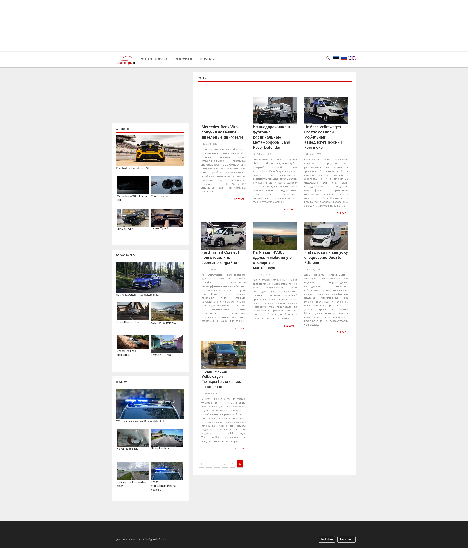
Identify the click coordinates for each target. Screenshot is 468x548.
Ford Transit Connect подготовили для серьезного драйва (220, 257)
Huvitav (207, 58)
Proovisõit (183, 58)
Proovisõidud (125, 255)
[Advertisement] (234, 25)
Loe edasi (238, 199)
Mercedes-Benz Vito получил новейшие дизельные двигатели (222, 132)
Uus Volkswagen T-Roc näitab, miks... (138, 294)
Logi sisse (327, 539)
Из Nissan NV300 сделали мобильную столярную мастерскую (272, 260)
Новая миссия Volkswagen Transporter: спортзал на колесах (221, 379)
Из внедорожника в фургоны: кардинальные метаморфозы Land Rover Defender (271, 137)
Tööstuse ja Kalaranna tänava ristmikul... (141, 421)
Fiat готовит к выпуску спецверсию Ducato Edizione (326, 257)
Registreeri (346, 539)
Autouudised (154, 58)
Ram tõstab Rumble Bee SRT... (134, 168)
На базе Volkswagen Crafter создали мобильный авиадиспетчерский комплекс (323, 137)
